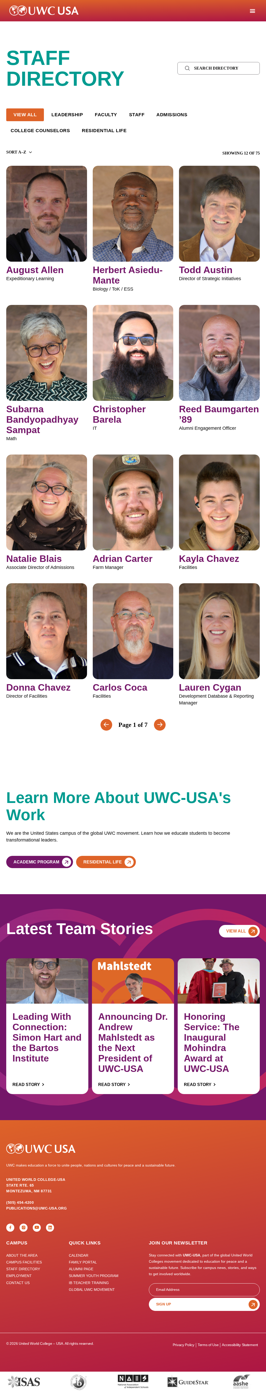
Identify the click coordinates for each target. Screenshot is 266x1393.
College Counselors (40, 130)
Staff (137, 114)
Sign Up (163, 1304)
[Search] (187, 68)
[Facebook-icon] (10, 1228)
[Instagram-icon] (23, 1228)
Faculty (106, 114)
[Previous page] (160, 725)
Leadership (67, 114)
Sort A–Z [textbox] (16, 152)
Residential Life (104, 130)
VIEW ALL (25, 114)
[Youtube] (37, 1228)
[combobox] (16, 152)
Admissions (171, 114)
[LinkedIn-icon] (50, 1228)
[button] (252, 10)
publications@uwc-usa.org (36, 1208)
